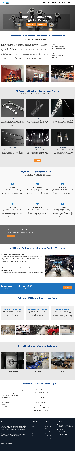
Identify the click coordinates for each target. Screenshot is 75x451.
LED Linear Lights (48, 431)
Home (44, 2)
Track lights (37, 118)
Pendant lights (62, 147)
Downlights (12, 118)
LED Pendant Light (48, 438)
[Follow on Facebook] (57, 434)
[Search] (73, 2)
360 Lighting (47, 433)
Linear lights (62, 118)
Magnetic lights (12, 147)
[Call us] (63, 434)
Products (54, 2)
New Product (47, 423)
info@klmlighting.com (63, 429)
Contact (63, 2)
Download (34, 431)
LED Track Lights (48, 428)
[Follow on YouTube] (66, 434)
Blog (59, 2)
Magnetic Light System (49, 435)
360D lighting (37, 147)
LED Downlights (48, 426)
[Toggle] (33, 390)
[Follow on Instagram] (59, 434)
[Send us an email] (62, 434)
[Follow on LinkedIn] (65, 434)
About (49, 2)
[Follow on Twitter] (60, 434)
